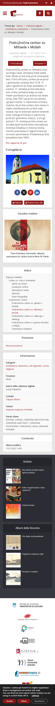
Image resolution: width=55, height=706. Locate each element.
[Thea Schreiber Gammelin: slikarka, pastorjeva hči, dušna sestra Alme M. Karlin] (27, 234)
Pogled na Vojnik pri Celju (33, 554)
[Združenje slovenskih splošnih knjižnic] (27, 652)
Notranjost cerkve (20, 290)
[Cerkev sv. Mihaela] (27, 169)
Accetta (9, 701)
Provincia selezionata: (20, 2)
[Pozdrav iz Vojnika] (13, 577)
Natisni (18, 202)
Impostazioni (39, 701)
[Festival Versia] (13, 511)
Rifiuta (23, 701)
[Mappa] (39, 13)
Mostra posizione (14, 345)
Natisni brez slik (35, 202)
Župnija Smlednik (14, 277)
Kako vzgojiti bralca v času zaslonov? (33, 488)
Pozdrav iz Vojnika (30, 572)
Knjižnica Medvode (35, 56)
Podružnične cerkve (18, 299)
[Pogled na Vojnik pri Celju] (13, 560)
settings (35, 695)
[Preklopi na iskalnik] (48, 13)
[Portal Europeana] (27, 629)
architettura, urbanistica (17, 365)
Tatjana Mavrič (13, 399)
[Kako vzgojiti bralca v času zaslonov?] (13, 493)
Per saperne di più (16, 143)
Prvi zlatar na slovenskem (32, 536)
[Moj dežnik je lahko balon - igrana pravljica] (13, 476)
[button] (43, 240)
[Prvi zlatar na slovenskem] (13, 542)
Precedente (16, 63)
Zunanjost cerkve (20, 286)
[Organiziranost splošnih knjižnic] (27, 617)
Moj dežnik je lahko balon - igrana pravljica (33, 471)
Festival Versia (28, 505)
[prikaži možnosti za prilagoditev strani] (46, 2)
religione (10, 369)
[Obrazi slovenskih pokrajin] (27, 662)
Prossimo (39, 63)
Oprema (16, 293)
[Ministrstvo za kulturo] (27, 606)
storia (46, 365)
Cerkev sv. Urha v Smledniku (22, 280)
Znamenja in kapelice (22, 328)
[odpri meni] (5, 13)
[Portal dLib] (28, 640)
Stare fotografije (19, 296)
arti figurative (35, 365)
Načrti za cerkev (19, 283)
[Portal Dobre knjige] (27, 674)
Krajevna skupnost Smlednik (19, 409)
